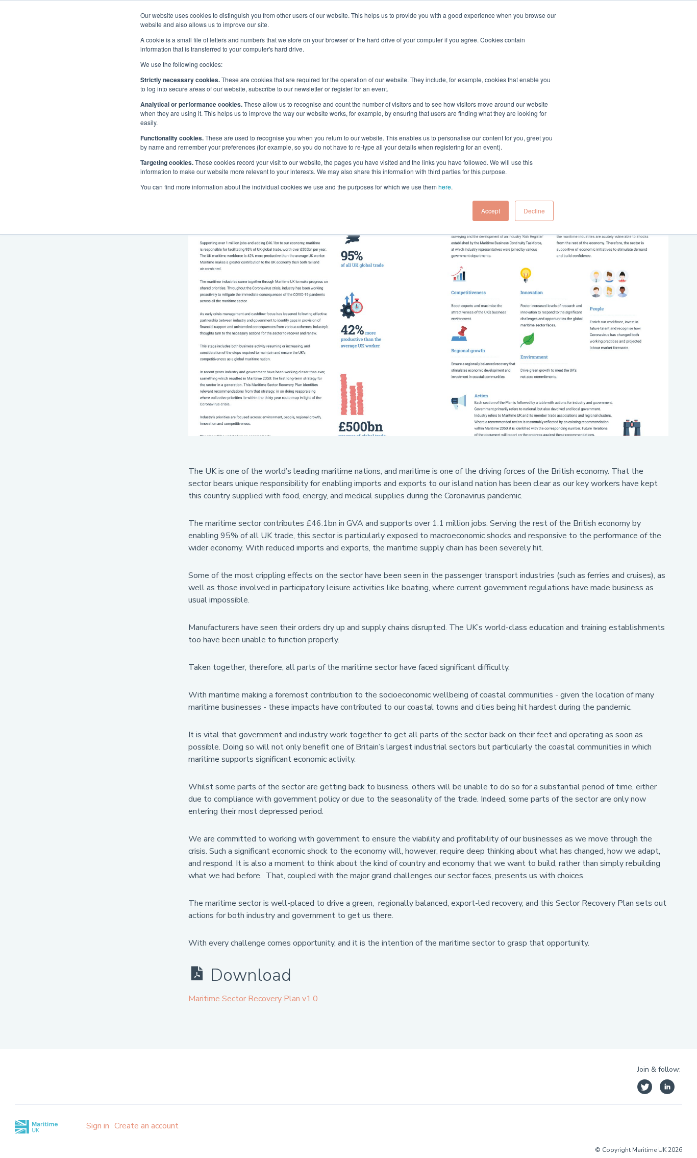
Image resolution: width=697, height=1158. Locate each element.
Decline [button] (534, 210)
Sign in (97, 1125)
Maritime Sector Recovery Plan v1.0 (253, 998)
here (444, 186)
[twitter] (644, 1088)
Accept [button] (490, 210)
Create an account (146, 1125)
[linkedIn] (667, 1088)
